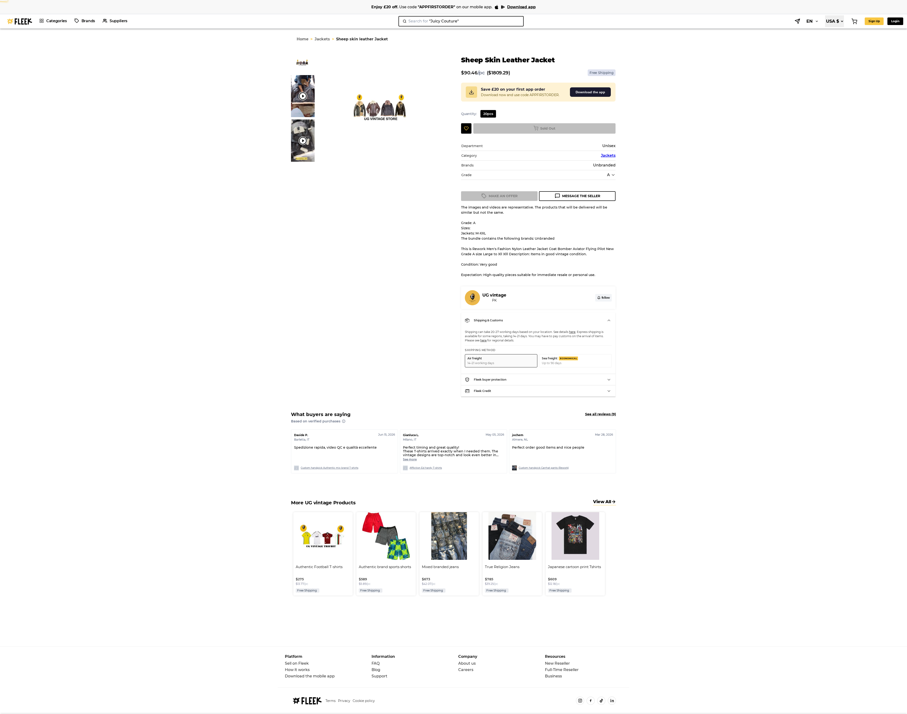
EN (809, 21)
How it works (297, 669)
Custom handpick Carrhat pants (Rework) (544, 467)
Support (379, 676)
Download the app (590, 92)
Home (302, 39)
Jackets (322, 39)
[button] (538, 320)
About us (467, 663)
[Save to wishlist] (466, 128)
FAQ (376, 663)
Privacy (344, 701)
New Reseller (557, 663)
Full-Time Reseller (562, 669)
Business (553, 676)
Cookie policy (364, 701)
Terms (330, 701)
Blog (376, 669)
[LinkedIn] (612, 701)
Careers (465, 669)
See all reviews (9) (600, 414)
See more (410, 459)
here (572, 332)
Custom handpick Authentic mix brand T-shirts (329, 467)
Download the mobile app (310, 676)
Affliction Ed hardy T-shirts (426, 467)
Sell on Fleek (297, 663)
